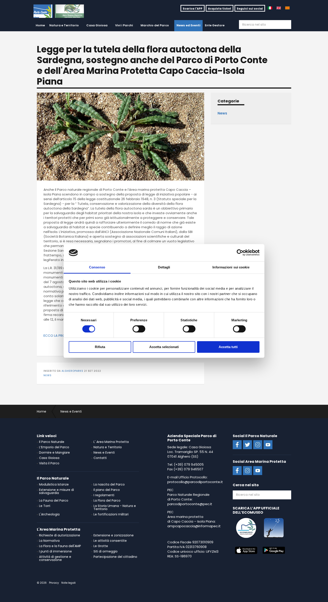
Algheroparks (72, 371)
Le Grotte (100, 546)
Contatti (100, 457)
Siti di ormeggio (105, 551)
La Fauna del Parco (53, 500)
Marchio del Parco (155, 25)
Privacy (54, 583)
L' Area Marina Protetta (111, 441)
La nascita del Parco (109, 484)
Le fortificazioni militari (111, 514)
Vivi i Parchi (124, 25)
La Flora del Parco (106, 500)
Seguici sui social (250, 8)
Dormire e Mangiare (54, 452)
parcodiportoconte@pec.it (189, 504)
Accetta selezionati (164, 347)
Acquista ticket (219, 8)
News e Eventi (104, 452)
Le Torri (44, 505)
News (48, 375)
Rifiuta (100, 347)
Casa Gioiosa (97, 25)
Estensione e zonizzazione (113, 535)
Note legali (68, 583)
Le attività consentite (110, 540)
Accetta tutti (228, 347)
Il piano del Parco (106, 489)
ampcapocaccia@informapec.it (194, 526)
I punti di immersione (55, 551)
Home (40, 25)
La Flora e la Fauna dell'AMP (60, 546)
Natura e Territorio (64, 25)
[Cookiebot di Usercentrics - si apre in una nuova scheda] (239, 252)
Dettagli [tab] (164, 267)
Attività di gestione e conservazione (55, 558)
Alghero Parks (58, 11)
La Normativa (49, 540)
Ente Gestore (214, 25)
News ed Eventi (188, 25)
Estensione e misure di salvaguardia (56, 491)
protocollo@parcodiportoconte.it (195, 482)
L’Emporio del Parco (54, 447)
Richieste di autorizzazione (59, 535)
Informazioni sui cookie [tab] (230, 267)
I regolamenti (103, 495)
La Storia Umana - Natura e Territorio (114, 507)
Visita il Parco (49, 463)
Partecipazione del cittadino (115, 556)
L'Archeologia (49, 514)
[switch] (139, 328)
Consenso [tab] (97, 267)
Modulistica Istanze (54, 484)
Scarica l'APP (192, 8)
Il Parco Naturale (51, 441)
